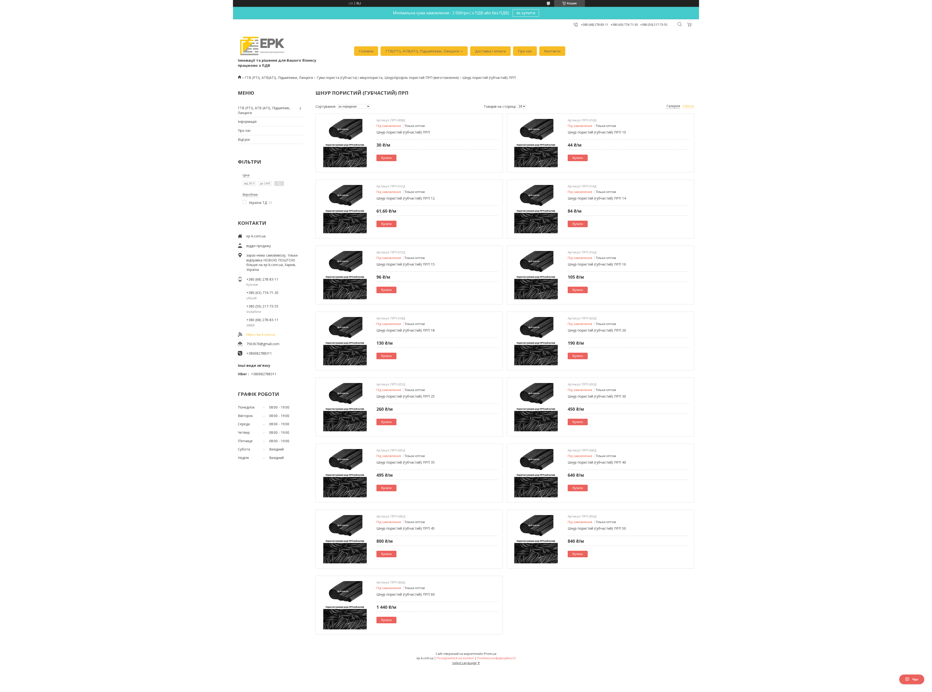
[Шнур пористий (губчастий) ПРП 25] (345, 407)
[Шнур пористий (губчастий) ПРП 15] (345, 275)
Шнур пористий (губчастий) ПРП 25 (405, 396)
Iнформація (247, 121)
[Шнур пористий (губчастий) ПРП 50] (536, 539)
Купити (386, 158)
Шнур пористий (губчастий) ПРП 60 (405, 594)
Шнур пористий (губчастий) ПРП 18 (405, 330)
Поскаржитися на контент (455, 658)
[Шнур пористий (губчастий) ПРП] (345, 143)
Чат (915, 679)
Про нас (525, 51)
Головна (366, 51)
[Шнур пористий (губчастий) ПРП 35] (345, 473)
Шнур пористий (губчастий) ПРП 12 (405, 198)
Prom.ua (490, 653)
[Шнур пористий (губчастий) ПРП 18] (345, 341)
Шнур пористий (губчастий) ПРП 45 (405, 528)
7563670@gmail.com (262, 344)
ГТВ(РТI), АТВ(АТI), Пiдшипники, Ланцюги (422, 51)
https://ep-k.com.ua (260, 334)
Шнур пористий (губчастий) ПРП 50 (597, 528)
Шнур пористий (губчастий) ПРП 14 (597, 198)
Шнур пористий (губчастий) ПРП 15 (405, 264)
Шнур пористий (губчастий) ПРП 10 (597, 132)
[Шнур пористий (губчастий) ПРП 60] (345, 605)
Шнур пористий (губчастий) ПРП (403, 132)
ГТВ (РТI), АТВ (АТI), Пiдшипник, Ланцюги (264, 110)
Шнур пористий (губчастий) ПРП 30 (597, 396)
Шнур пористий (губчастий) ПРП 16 (597, 264)
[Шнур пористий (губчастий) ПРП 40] (536, 473)
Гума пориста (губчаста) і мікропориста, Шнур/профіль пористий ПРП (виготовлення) (388, 77)
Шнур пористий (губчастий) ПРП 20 (597, 330)
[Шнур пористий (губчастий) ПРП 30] (536, 407)
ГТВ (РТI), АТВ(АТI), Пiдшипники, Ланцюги (279, 77)
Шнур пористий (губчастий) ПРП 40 (597, 462)
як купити (525, 13)
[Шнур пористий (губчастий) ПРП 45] (345, 539)
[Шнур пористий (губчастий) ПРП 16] (536, 275)
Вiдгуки (244, 139)
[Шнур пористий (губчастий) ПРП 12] (345, 209)
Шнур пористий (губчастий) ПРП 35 (405, 462)
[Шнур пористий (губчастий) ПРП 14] (536, 209)
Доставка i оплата (490, 51)
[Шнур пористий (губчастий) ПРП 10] (536, 143)
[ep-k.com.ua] (262, 46)
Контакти (552, 51)
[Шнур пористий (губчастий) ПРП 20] (536, 341)
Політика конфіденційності (496, 658)
